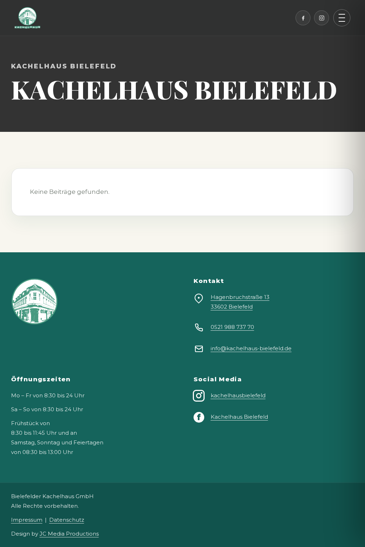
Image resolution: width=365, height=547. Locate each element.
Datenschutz (66, 519)
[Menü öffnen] (341, 17)
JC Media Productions (69, 533)
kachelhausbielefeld (238, 395)
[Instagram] (321, 17)
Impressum (26, 519)
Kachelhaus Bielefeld (239, 416)
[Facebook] (302, 17)
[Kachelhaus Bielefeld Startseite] (27, 18)
